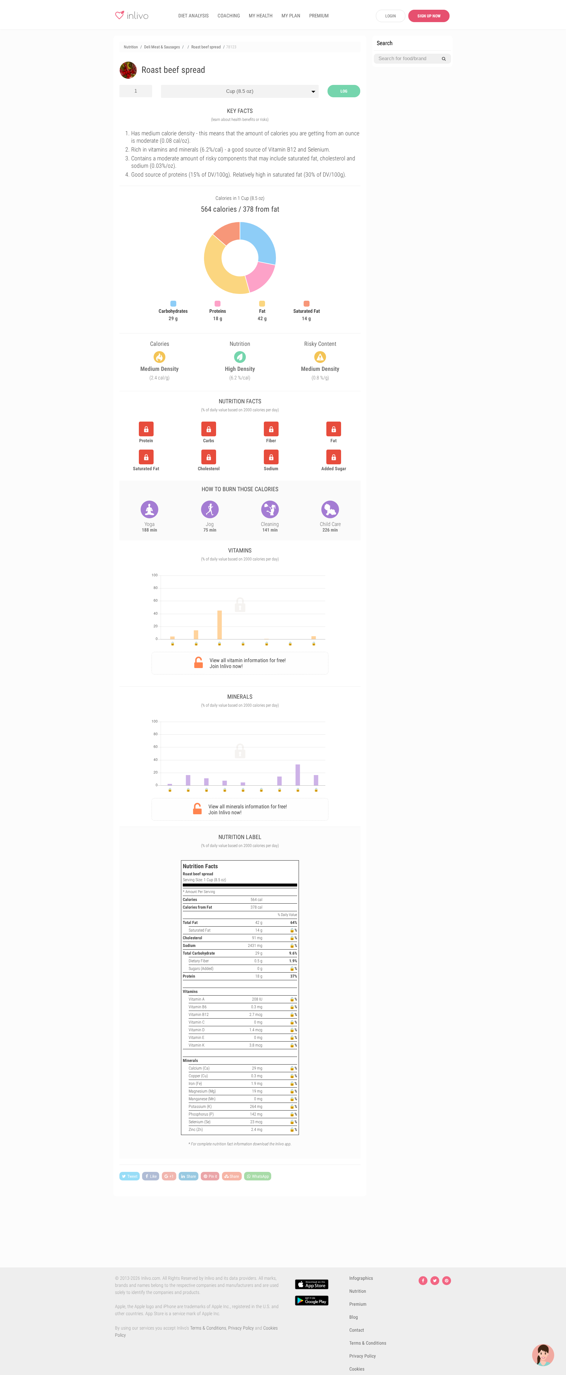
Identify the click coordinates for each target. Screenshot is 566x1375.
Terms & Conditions (208, 1328)
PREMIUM (319, 16)
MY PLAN (291, 16)
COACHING (229, 16)
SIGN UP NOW (428, 16)
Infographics (361, 1278)
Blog (353, 1317)
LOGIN (390, 16)
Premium (357, 1304)
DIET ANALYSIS (193, 16)
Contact (356, 1330)
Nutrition (357, 1291)
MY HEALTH (261, 16)
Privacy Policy (241, 1328)
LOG (343, 91)
